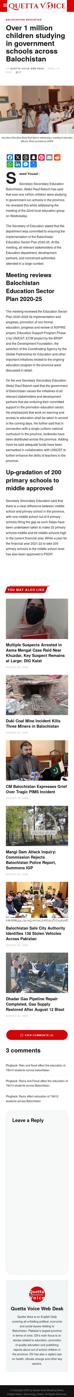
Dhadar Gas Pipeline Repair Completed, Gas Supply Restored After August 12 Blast (35, 1004)
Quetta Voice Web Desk (27, 68)
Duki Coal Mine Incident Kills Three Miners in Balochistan (33, 723)
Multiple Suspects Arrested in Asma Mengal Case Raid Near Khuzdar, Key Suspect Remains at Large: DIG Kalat (35, 652)
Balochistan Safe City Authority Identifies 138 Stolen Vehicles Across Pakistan (35, 933)
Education (34, 19)
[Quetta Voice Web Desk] (37, 1294)
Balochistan (15, 19)
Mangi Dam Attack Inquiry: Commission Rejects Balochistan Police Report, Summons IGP (31, 859)
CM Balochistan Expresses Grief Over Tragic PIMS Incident (36, 788)
